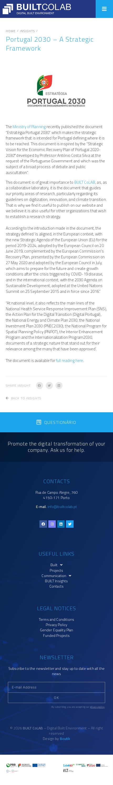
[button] (104, 9)
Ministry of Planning (29, 126)
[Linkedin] (61, 524)
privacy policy (97, 706)
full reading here (69, 360)
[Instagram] (52, 524)
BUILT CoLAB (84, 182)
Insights (27, 31)
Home (11, 31)
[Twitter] (70, 524)
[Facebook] (43, 524)
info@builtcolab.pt (62, 506)
